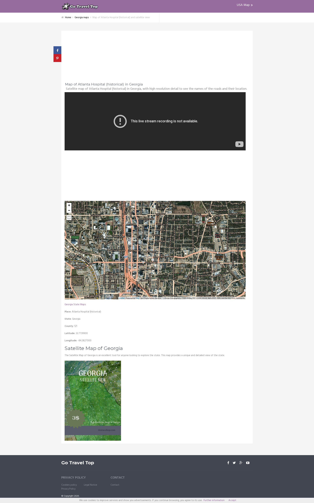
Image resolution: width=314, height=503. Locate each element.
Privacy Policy (68, 489)
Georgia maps (82, 18)
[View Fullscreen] (69, 217)
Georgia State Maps (75, 305)
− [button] (69, 210)
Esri (137, 298)
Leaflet (121, 298)
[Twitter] (234, 463)
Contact (115, 485)
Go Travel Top (77, 462)
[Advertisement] (157, 59)
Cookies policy (69, 485)
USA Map (243, 5)
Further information (214, 500)
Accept (232, 500)
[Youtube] (247, 463)
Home (68, 18)
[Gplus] (241, 463)
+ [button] (69, 205)
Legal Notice (90, 485)
